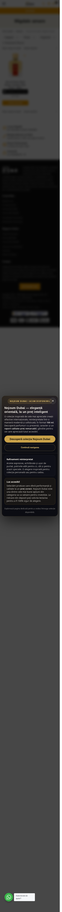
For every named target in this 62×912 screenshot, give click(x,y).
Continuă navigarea (30, 447)
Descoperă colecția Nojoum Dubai (30, 439)
